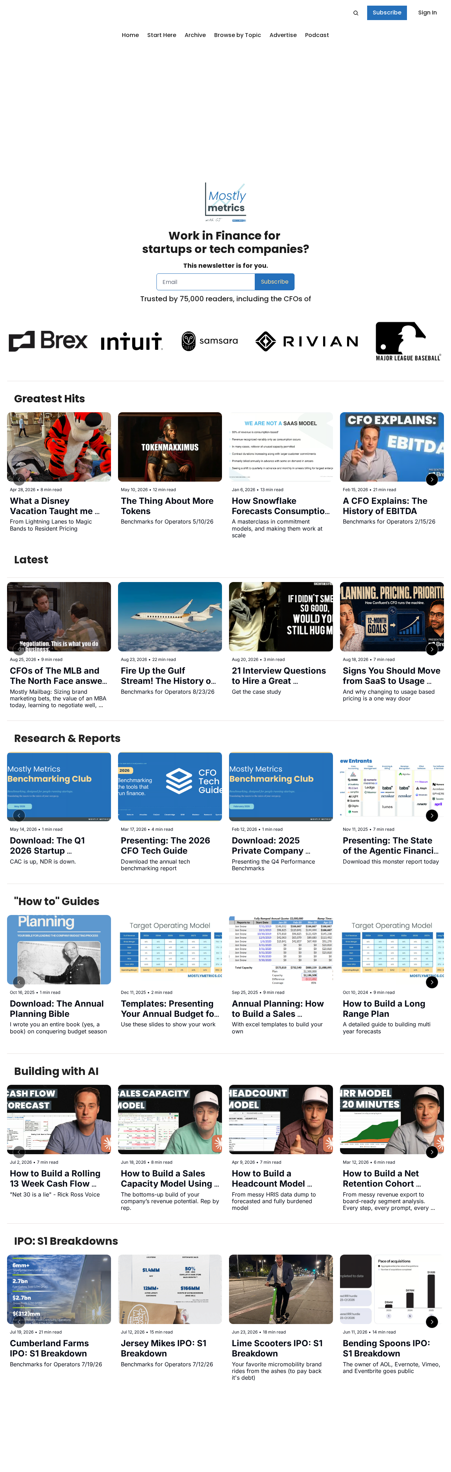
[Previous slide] (19, 479)
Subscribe (275, 282)
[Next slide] (432, 479)
